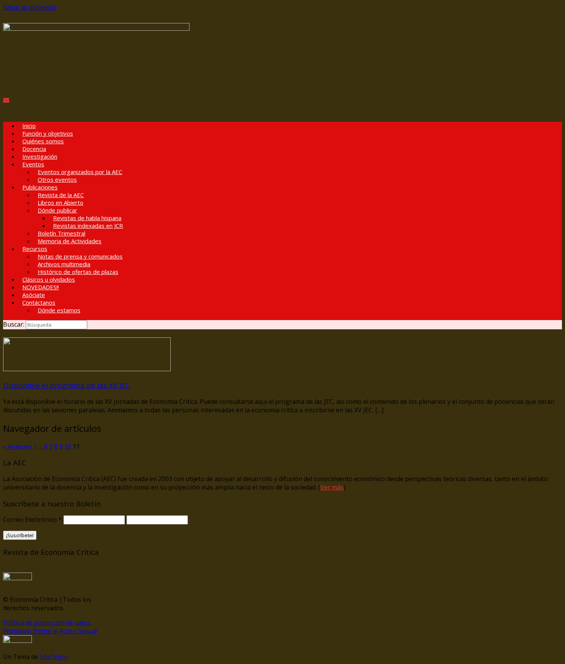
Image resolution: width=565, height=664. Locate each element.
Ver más (332, 487)
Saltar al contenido (30, 7)
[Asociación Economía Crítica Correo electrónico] (6, 100)
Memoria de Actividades (69, 241)
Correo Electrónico (32, 519)
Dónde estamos (59, 310)
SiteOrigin (54, 656)
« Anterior (17, 446)
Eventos (33, 164)
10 (67, 446)
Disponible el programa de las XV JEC (66, 385)
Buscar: (13, 324)
